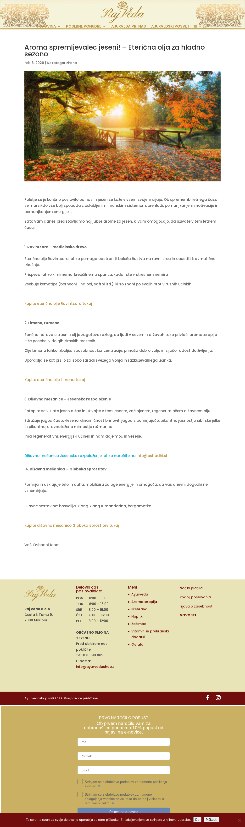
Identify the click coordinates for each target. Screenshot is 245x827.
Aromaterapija (144, 601)
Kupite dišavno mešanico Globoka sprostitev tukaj (71, 525)
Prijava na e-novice (123, 811)
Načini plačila (191, 588)
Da (197, 819)
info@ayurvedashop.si (95, 666)
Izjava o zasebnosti (196, 606)
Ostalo (137, 644)
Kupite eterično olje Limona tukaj (54, 379)
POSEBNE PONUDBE (83, 27)
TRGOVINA (46, 27)
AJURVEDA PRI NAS (128, 27)
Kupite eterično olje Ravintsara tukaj (58, 303)
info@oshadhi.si (152, 455)
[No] (239, 820)
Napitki (137, 616)
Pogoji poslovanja (195, 597)
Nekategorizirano (62, 62)
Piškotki (211, 819)
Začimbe (138, 623)
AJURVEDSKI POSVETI (170, 27)
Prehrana (139, 609)
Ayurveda (139, 594)
